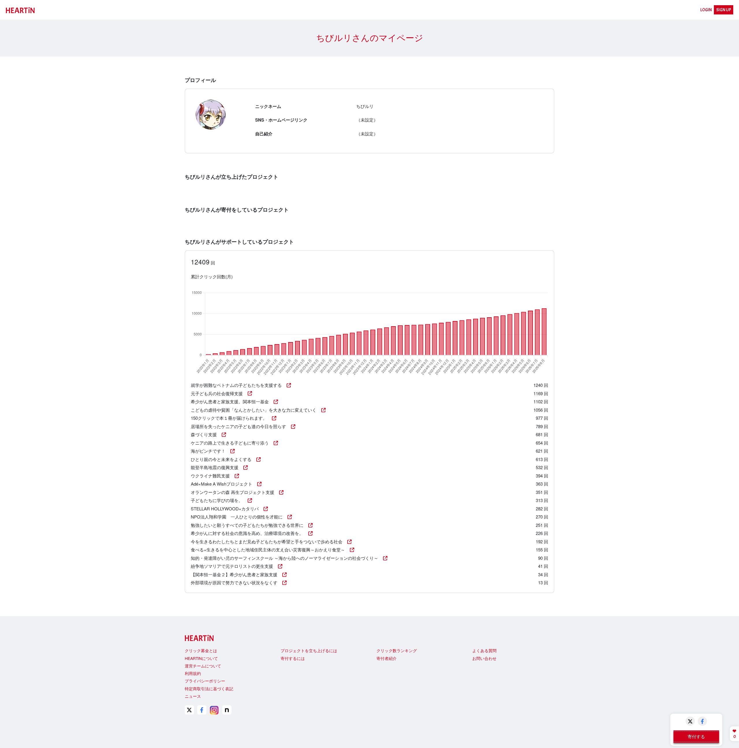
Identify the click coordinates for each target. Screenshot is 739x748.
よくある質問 (484, 650)
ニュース (193, 696)
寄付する (696, 736)
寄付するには (293, 658)
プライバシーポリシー (205, 681)
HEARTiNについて (201, 658)
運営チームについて (203, 666)
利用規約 (193, 673)
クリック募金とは (201, 650)
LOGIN (706, 10)
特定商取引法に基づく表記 (209, 688)
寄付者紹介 (386, 658)
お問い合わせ (484, 658)
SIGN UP (723, 10)
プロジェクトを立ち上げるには (309, 650)
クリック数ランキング (396, 650)
